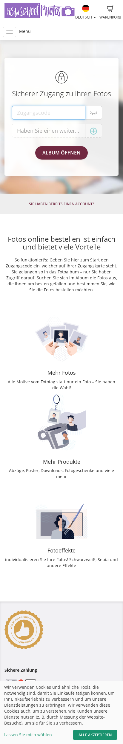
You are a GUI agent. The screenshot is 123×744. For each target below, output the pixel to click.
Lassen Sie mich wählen (28, 734)
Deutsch (84, 17)
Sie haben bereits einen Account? (61, 203)
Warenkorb (110, 17)
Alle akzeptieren (95, 734)
